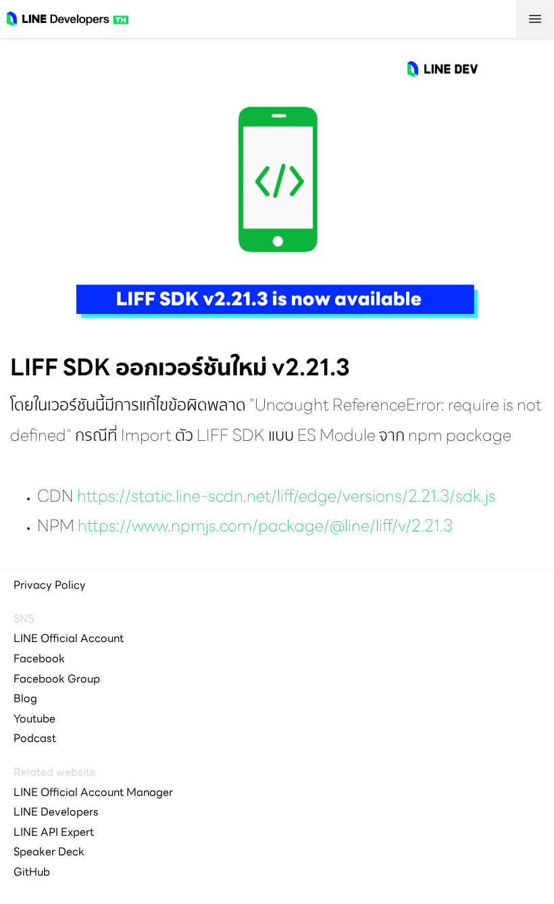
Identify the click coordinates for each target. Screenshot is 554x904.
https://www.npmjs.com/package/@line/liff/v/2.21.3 (265, 527)
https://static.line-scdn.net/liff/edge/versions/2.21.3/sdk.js (286, 497)
